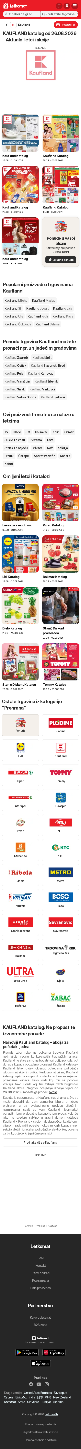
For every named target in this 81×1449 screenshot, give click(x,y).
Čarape (23, 456)
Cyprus (8, 1397)
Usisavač (41, 432)
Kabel (9, 464)
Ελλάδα (21, 1397)
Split (41, 358)
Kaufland (16, 300)
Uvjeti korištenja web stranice (40, 1432)
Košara (65, 456)
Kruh (56, 432)
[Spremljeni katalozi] (59, 6)
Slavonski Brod (48, 365)
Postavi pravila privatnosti (40, 1424)
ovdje (53, 1092)
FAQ (40, 1258)
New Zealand (62, 1397)
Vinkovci (42, 389)
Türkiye (46, 1402)
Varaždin (17, 381)
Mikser (37, 448)
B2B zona (40, 1325)
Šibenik (46, 381)
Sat (28, 432)
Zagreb (16, 358)
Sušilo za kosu (15, 440)
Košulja (62, 448)
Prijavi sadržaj (40, 1273)
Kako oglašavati (40, 1317)
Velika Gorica (20, 397)
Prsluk (9, 456)
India (32, 1397)
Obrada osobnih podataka (40, 1440)
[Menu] (74, 6)
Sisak (15, 389)
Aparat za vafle (44, 456)
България (60, 1393)
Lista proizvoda (40, 1288)
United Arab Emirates (38, 1393)
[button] (67, 6)
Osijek (15, 365)
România (10, 1402)
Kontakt (40, 1265)
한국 (48, 1397)
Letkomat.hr (51, 1414)
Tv (6, 432)
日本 (40, 1397)
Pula (14, 373)
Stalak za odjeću (16, 448)
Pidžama (36, 440)
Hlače (17, 432)
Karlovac (40, 373)
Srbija (21, 1402)
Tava (49, 440)
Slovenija (33, 1402)
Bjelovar (53, 397)
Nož (50, 448)
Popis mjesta (40, 1281)
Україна (58, 1402)
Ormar (69, 432)
